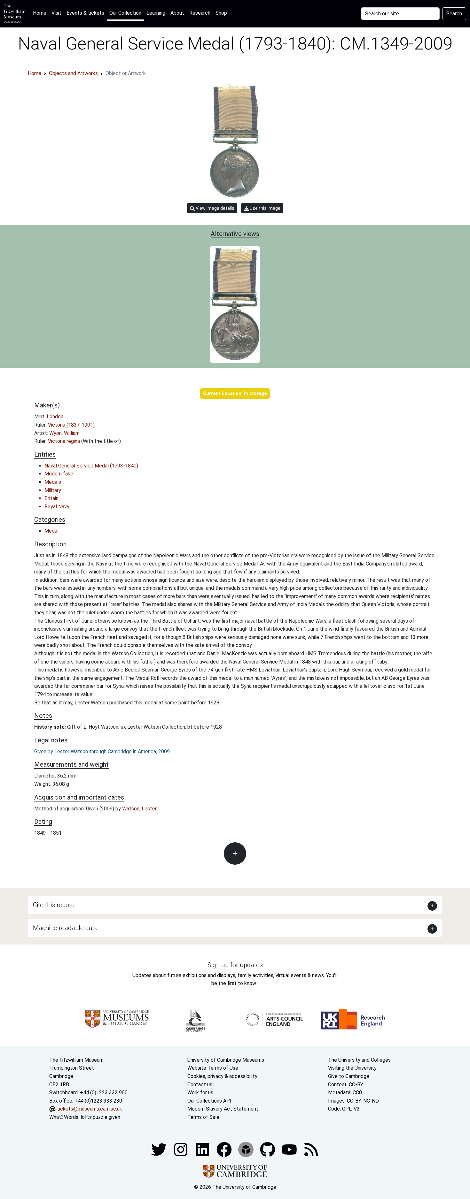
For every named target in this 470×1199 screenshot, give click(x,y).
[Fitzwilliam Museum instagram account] (181, 1149)
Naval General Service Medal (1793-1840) (91, 466)
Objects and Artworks (73, 73)
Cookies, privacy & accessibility (222, 1076)
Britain (51, 498)
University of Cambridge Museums (225, 1060)
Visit (56, 13)
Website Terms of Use (212, 1068)
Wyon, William (64, 433)
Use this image (264, 208)
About (177, 13)
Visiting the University (352, 1068)
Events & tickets (85, 13)
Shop (221, 13)
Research (199, 13)
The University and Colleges (359, 1060)
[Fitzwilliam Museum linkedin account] (225, 1149)
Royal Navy (56, 507)
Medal (51, 531)
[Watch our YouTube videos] (290, 1149)
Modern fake (58, 474)
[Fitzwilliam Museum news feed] (311, 1149)
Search (454, 14)
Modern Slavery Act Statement (222, 1109)
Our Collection (125, 13)
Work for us (200, 1092)
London (55, 417)
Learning (155, 13)
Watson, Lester (139, 809)
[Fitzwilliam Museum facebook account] (203, 1149)
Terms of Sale (203, 1117)
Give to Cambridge (348, 1076)
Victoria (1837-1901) (71, 425)
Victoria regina (64, 441)
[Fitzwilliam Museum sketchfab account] (246, 1149)
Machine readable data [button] (65, 928)
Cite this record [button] (54, 905)
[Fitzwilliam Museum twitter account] (159, 1149)
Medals (52, 482)
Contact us (199, 1084)
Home (41, 13)
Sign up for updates (235, 965)
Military (52, 490)
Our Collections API (209, 1101)
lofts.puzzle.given (100, 1117)
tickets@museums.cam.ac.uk (89, 1109)
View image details (214, 208)
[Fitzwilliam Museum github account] (268, 1149)
